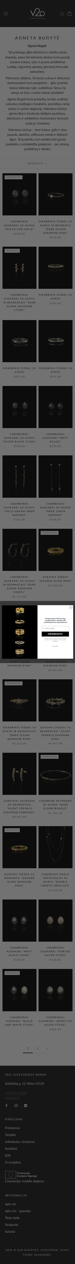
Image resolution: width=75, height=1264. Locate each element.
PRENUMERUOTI (55, 634)
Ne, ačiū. (55, 646)
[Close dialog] (70, 607)
